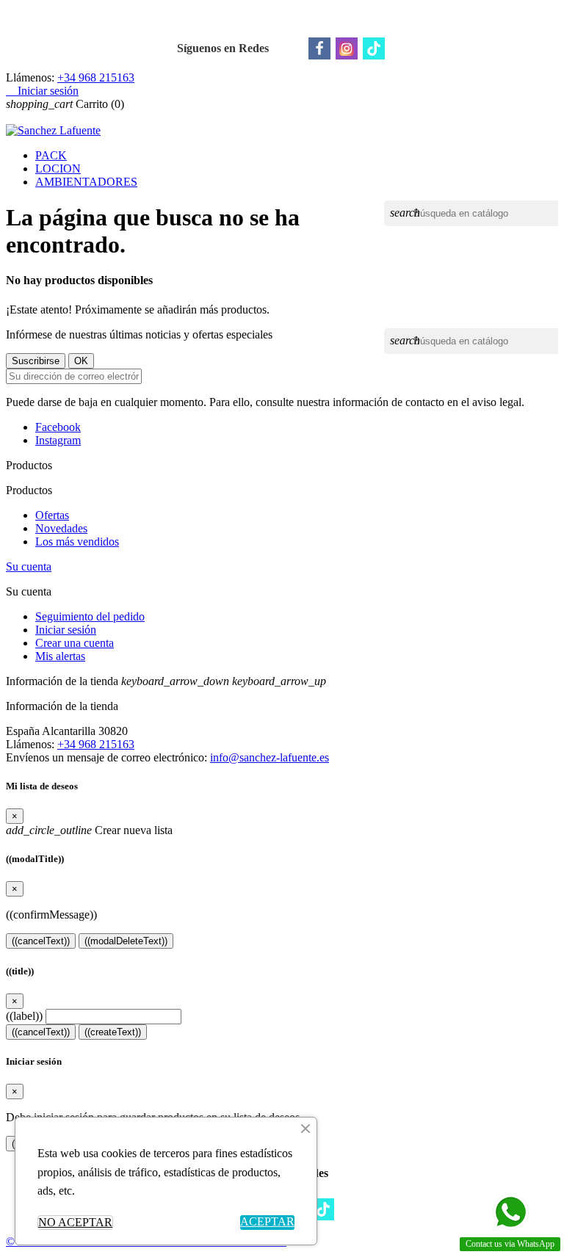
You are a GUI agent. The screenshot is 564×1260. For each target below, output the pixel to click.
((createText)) (112, 1032)
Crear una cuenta (74, 643)
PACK (51, 155)
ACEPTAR (267, 1221)
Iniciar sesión (65, 629)
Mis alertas (60, 656)
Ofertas (52, 515)
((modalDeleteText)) (125, 940)
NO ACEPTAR (75, 1222)
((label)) (24, 1016)
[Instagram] (347, 48)
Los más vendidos (77, 541)
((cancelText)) (41, 940)
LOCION (58, 168)
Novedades (61, 528)
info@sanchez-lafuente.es (269, 757)
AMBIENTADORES (86, 181)
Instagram (58, 440)
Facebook (58, 427)
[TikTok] (374, 48)
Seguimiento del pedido (90, 616)
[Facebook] (319, 48)
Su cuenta (28, 566)
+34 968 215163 (95, 77)
